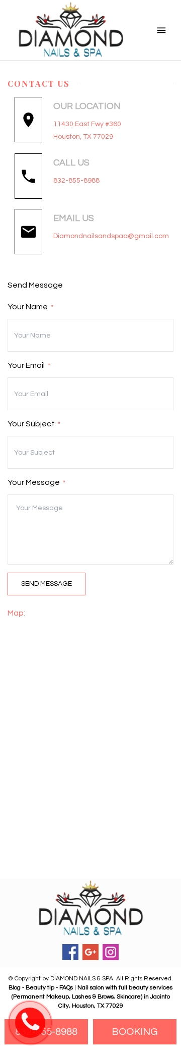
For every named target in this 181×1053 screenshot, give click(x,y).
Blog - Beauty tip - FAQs (41, 987)
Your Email (29, 365)
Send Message (46, 583)
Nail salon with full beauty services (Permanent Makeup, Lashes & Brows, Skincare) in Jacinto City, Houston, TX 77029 (92, 996)
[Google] (90, 952)
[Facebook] (70, 952)
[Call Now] (30, 1023)
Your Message (36, 482)
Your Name (30, 307)
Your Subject (34, 424)
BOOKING (135, 1032)
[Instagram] (111, 952)
